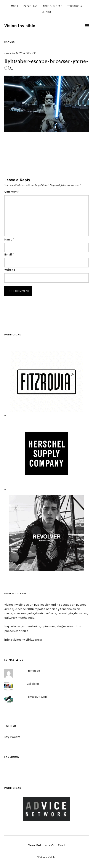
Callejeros (33, 683)
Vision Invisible (19, 25)
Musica (46, 12)
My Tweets (12, 737)
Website (9, 269)
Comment (11, 191)
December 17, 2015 (14, 53)
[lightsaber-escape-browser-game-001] (46, 104)
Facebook (11, 757)
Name (9, 239)
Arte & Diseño (52, 6)
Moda (14, 6)
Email (9, 254)
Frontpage (33, 670)
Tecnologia (74, 6)
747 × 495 (31, 53)
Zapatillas (30, 6)
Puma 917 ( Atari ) (37, 696)
